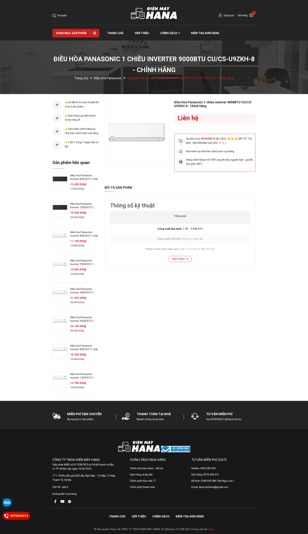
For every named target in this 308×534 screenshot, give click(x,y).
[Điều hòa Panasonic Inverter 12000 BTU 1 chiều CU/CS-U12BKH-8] (60, 380)
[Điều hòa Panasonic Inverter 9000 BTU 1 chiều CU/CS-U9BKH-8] (60, 351)
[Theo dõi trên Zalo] (69, 501)
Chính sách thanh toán (142, 487)
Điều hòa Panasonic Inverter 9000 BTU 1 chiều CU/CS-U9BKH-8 (84, 349)
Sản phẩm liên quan (71, 162)
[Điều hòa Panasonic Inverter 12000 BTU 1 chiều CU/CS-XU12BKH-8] (60, 266)
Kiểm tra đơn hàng (190, 516)
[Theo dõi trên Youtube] (62, 501)
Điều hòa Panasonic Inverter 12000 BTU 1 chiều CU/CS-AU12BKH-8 (84, 207)
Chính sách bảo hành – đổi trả (146, 468)
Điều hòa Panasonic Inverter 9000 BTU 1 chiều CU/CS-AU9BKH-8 (84, 179)
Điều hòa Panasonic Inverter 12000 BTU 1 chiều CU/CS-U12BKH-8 (83, 377)
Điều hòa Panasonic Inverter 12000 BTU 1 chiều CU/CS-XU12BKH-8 (84, 264)
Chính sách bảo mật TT (143, 480)
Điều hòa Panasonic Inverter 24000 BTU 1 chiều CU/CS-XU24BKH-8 (84, 321)
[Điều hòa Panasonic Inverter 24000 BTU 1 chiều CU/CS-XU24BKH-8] (60, 323)
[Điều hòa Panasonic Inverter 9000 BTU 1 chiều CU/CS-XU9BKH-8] (60, 238)
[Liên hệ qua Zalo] (7, 502)
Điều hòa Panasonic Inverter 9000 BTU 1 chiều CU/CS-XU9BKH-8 (84, 236)
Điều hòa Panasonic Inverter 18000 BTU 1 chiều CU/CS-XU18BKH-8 (84, 292)
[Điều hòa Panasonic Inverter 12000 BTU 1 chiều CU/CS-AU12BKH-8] (60, 209)
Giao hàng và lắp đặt (141, 474)
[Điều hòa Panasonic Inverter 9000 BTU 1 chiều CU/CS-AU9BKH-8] (60, 181)
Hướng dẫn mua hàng (64, 493)
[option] (137, 132)
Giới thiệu (139, 516)
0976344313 (208, 138)
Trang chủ (117, 516)
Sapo (211, 529)
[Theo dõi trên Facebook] (55, 501)
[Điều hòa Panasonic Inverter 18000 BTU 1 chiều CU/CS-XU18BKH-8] (60, 295)
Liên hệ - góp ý (60, 486)
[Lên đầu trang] (301, 517)
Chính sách (160, 516)
